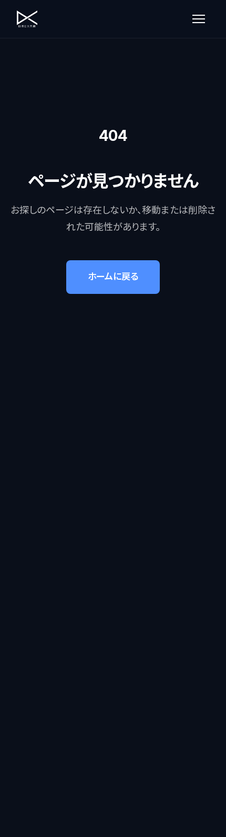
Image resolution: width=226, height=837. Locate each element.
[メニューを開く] (198, 19)
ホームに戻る (113, 276)
